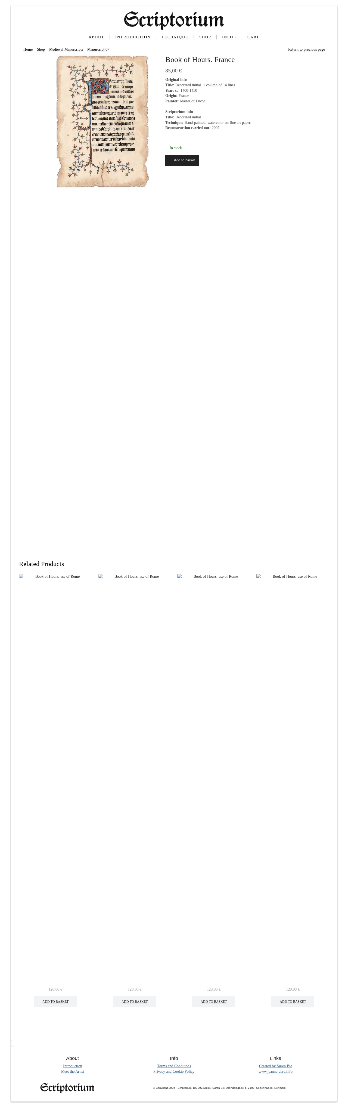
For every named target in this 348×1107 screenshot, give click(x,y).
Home (28, 49)
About (96, 37)
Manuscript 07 (98, 49)
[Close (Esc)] (11, 1040)
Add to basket (184, 160)
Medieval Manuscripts (66, 49)
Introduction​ (133, 37)
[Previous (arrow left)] (11, 1046)
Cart (253, 37)
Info (227, 37)
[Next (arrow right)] (13, 1046)
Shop (205, 37)
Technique (174, 37)
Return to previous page (306, 49)
